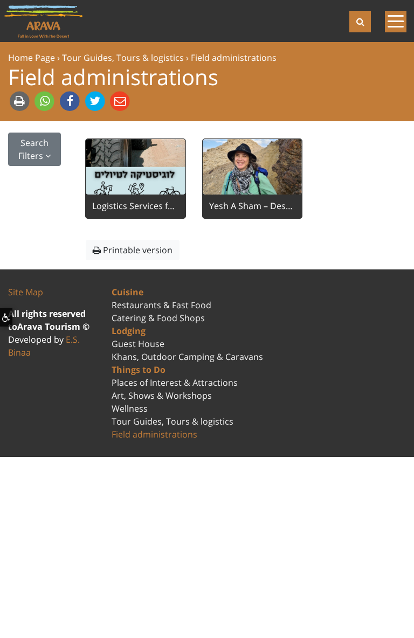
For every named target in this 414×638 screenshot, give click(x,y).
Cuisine (127, 292)
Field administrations (154, 434)
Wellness (130, 408)
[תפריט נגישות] (6, 317)
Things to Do (138, 370)
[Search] (360, 21)
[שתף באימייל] (120, 101)
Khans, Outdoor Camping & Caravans (187, 357)
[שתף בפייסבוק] (71, 101)
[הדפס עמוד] (20, 101)
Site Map (25, 292)
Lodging (129, 331)
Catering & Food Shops (158, 318)
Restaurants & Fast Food (161, 305)
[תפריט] (392, 21)
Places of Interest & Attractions (175, 383)
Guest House (138, 344)
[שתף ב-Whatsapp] (46, 101)
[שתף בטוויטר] (96, 101)
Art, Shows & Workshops (162, 395)
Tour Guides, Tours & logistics (172, 421)
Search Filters (33, 149)
